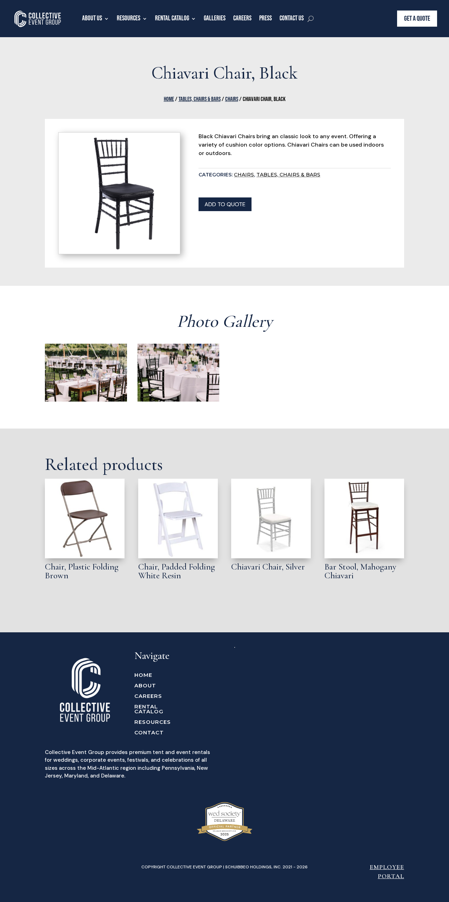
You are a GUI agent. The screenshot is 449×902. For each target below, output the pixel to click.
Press (265, 18)
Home (169, 99)
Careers (242, 18)
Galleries (215, 18)
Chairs (231, 99)
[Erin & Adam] (86, 399)
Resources (128, 18)
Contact (149, 733)
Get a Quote (417, 18)
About (145, 686)
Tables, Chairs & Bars (200, 99)
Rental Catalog (172, 18)
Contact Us (292, 18)
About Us (92, 18)
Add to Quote (225, 204)
